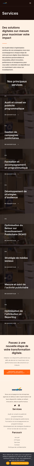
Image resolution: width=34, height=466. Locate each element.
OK (8, 463)
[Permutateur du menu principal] (30, 3)
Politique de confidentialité (17, 447)
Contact (17, 445)
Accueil (17, 437)
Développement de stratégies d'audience (16, 194)
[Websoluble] (5, 3)
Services (17, 442)
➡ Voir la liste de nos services (17, 429)
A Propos (17, 440)
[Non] (32, 459)
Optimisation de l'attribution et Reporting (14, 314)
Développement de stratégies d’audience (17, 426)
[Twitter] (15, 405)
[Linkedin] (19, 405)
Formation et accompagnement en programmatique (16, 164)
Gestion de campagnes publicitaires (12, 135)
